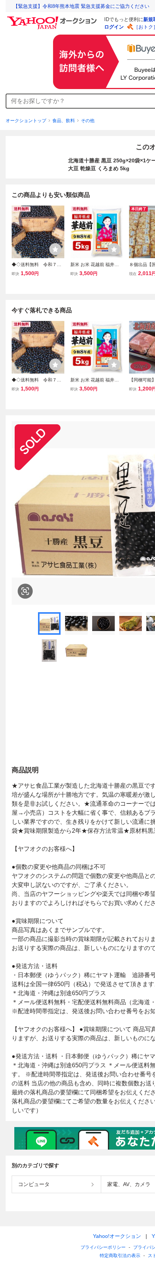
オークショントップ (26, 120)
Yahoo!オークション (117, 1236)
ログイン (114, 27)
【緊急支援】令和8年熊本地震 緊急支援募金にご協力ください (81, 6)
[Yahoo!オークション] (53, 18)
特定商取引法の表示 (120, 1255)
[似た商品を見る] (25, 591)
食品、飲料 (63, 120)
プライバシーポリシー (103, 1247)
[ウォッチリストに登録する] (55, 249)
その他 (87, 120)
